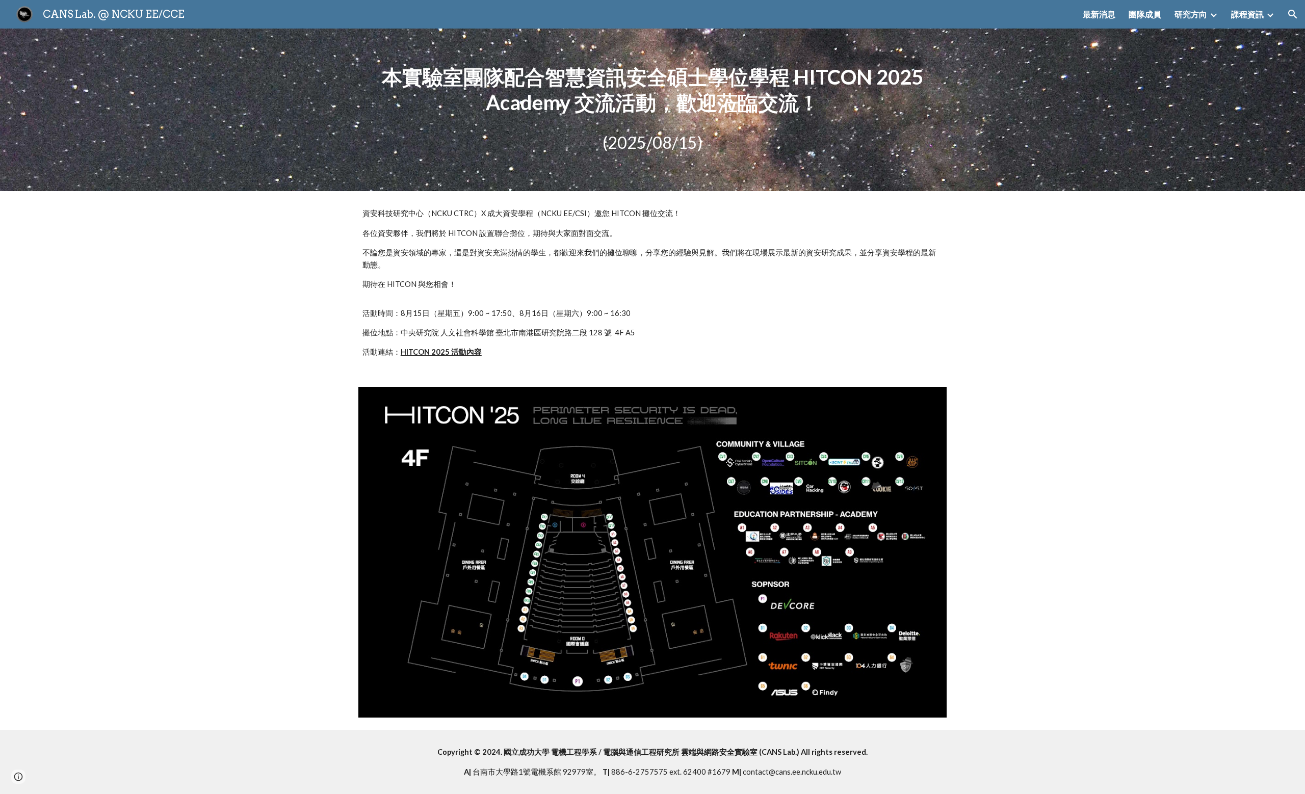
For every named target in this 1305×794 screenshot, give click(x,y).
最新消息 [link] (1099, 14)
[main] (652, 89)
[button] (1293, 14)
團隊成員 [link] (1145, 14)
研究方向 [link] (1190, 14)
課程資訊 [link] (1247, 14)
